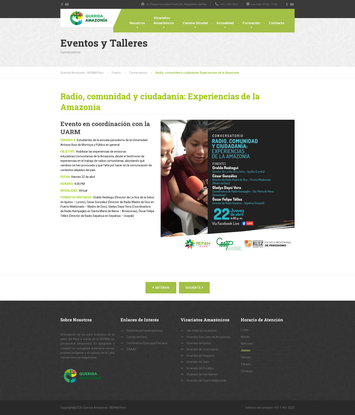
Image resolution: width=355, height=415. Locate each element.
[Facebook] (62, 4)
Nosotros (137, 23)
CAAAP (131, 349)
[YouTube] (67, 4)
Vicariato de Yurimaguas (202, 349)
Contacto (276, 23)
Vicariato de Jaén (198, 361)
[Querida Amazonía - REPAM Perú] (88, 18)
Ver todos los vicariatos (202, 330)
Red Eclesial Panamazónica (144, 330)
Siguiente (193, 287)
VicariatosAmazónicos (164, 20)
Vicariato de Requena (200, 355)
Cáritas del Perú (137, 337)
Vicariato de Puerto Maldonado (207, 380)
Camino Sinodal (195, 23)
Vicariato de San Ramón (202, 374)
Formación (251, 23)
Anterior (161, 287)
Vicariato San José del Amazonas (208, 337)
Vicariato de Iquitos (199, 343)
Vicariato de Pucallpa (200, 368)
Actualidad (225, 23)
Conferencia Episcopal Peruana (147, 343)
